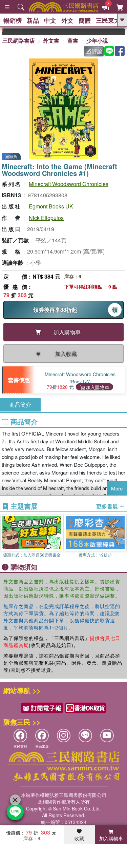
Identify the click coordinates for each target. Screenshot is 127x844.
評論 (97, 51)
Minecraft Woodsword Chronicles (68, 184)
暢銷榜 (12, 20)
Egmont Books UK (51, 206)
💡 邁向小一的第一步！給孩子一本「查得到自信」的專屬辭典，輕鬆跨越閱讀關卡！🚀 (123, 31)
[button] (122, 536)
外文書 (51, 40)
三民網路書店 (18, 40)
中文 (50, 20)
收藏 (79, 838)
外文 (67, 20)
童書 (72, 40)
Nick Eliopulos (46, 218)
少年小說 (97, 40)
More (117, 488)
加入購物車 (97, 387)
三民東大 (108, 20)
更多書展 (107, 506)
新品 (33, 20)
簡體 (85, 20)
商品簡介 (20, 404)
